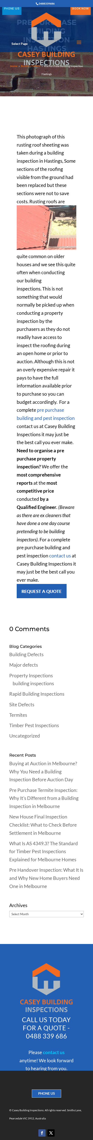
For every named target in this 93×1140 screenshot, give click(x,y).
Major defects (23, 665)
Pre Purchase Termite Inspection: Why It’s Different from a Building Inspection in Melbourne (44, 798)
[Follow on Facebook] (42, 1133)
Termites (18, 715)
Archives (18, 905)
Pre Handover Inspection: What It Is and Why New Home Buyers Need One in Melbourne (46, 878)
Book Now (80, 8)
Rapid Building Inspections (36, 694)
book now (46, 1079)
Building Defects (26, 654)
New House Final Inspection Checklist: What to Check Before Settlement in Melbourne (43, 824)
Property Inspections (31, 675)
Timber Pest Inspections (34, 725)
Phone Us (11, 8)
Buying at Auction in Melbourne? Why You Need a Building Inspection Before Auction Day (43, 771)
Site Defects (21, 704)
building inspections (33, 683)
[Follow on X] (51, 1133)
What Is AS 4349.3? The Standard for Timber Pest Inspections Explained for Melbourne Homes (43, 851)
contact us (60, 555)
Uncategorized (24, 735)
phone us (46, 1093)
